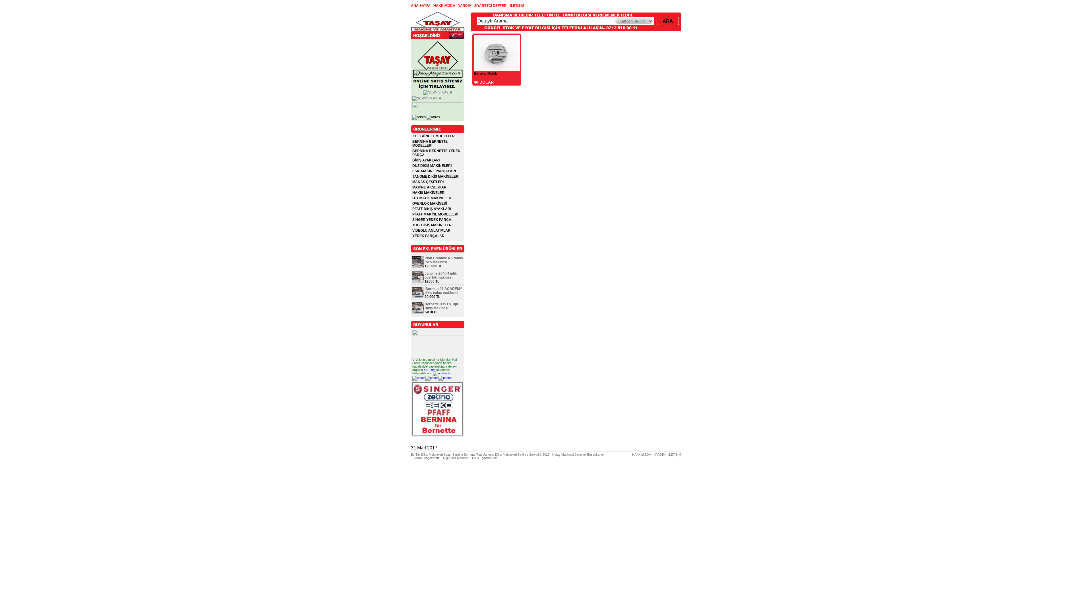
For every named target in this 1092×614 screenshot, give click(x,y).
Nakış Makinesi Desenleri (570, 454)
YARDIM (429, 370)
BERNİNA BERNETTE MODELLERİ (430, 144)
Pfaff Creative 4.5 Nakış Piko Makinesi (444, 260)
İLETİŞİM (674, 454)
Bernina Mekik (485, 74)
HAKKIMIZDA (641, 454)
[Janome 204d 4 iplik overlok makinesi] (418, 282)
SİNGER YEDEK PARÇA (431, 220)
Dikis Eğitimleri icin (484, 458)
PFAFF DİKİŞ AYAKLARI (431, 209)
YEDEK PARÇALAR (428, 236)
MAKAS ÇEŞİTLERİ (428, 182)
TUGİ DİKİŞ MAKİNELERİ (432, 225)
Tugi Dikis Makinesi (455, 458)
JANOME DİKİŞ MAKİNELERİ (435, 177)
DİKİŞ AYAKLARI (426, 160)
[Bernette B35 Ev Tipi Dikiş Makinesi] (418, 312)
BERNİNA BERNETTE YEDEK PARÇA (436, 153)
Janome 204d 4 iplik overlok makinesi (441, 275)
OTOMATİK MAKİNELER (431, 198)
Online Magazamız (427, 458)
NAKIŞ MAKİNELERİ (428, 193)
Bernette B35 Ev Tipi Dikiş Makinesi (441, 306)
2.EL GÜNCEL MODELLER (433, 136)
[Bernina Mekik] (496, 69)
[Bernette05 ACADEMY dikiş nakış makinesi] (418, 297)
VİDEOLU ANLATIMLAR (431, 231)
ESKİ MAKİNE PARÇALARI (434, 171)
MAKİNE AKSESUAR (429, 187)
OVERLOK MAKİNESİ (429, 204)
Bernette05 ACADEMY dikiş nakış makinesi (443, 291)
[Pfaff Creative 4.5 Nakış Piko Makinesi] (418, 266)
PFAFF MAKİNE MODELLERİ (435, 214)
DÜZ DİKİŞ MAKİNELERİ (432, 166)
